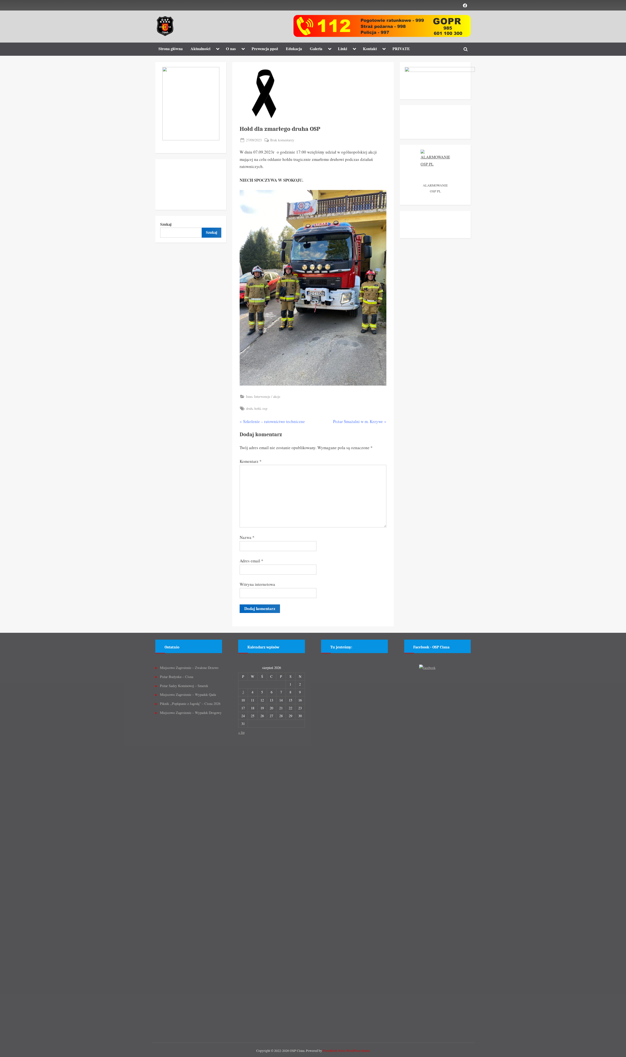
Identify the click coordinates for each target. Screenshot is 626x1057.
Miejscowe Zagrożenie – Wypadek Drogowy (191, 712)
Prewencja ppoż (265, 49)
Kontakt (370, 49)
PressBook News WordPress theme (346, 1050)
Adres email (251, 561)
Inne (249, 396)
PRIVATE (401, 49)
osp (264, 408)
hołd (257, 408)
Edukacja (294, 49)
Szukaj (165, 224)
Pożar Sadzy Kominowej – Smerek (184, 685)
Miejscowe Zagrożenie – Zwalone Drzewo (189, 667)
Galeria (316, 49)
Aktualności (200, 49)
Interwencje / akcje (267, 396)
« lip (241, 732)
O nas (231, 49)
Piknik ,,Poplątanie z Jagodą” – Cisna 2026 (190, 703)
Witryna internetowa (257, 584)
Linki (342, 49)
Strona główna (170, 49)
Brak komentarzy (282, 140)
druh (249, 408)
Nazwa (247, 537)
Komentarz (251, 461)
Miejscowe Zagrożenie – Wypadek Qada (188, 694)
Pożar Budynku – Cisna (176, 676)
